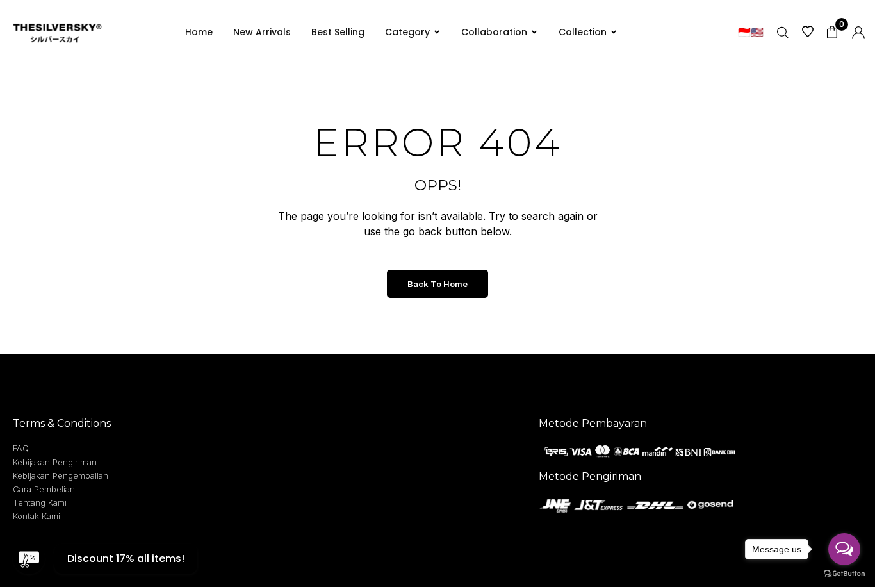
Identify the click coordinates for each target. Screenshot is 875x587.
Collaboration (494, 32)
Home (199, 32)
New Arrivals (262, 32)
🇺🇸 (757, 32)
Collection (583, 32)
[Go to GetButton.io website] (844, 574)
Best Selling (337, 32)
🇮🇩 (744, 32)
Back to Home (437, 284)
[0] (832, 31)
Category (407, 32)
